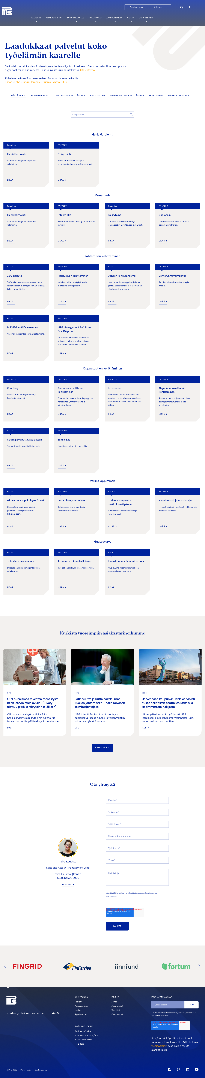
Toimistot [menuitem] (116, 1010)
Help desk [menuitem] (79, 1044)
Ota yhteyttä (87, 70)
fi (190, 7)
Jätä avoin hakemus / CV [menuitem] (86, 1035)
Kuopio (47, 82)
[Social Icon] (170, 1069)
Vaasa (56, 82)
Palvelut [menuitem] (36, 18)
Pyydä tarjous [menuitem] (136, 7)
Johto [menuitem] (114, 1002)
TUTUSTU (67, 884)
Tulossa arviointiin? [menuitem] (83, 1039)
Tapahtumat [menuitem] (95, 18)
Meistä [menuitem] (130, 18)
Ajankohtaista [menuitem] (114, 18)
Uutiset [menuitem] (78, 1010)
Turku (25, 82)
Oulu (65, 82)
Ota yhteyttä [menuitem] (146, 18)
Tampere (36, 82)
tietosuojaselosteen (141, 893)
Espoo (8, 82)
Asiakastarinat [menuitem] (54, 18)
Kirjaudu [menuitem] (158, 7)
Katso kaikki (102, 748)
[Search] (181, 7)
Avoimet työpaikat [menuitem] (83, 1031)
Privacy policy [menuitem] (26, 1070)
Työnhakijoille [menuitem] (75, 18)
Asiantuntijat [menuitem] (117, 1006)
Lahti (17, 82)
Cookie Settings (41, 1070)
